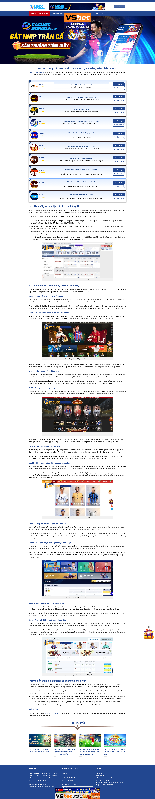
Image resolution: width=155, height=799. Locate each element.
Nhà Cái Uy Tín (58, 13)
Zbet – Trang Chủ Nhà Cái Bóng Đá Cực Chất (39, 750)
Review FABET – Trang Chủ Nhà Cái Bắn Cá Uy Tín (114, 751)
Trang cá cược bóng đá (39, 13)
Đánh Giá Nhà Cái (101, 13)
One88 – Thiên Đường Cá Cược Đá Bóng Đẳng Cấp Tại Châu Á (90, 751)
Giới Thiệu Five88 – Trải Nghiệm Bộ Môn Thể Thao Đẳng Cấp (64, 751)
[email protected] (107, 778)
